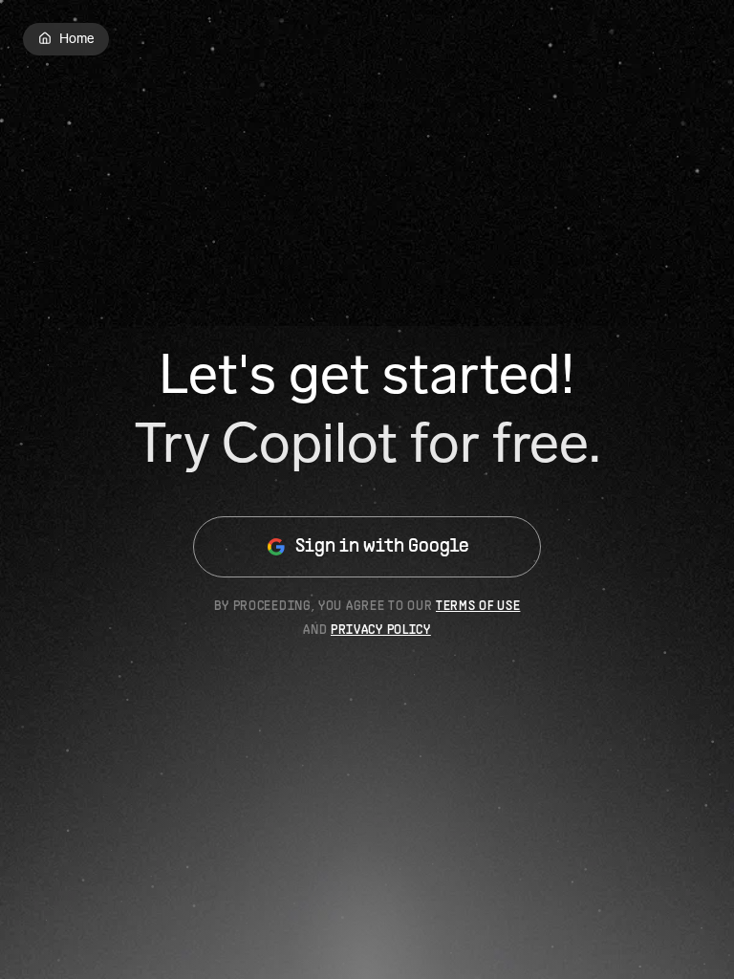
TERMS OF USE (478, 606)
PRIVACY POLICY (381, 630)
